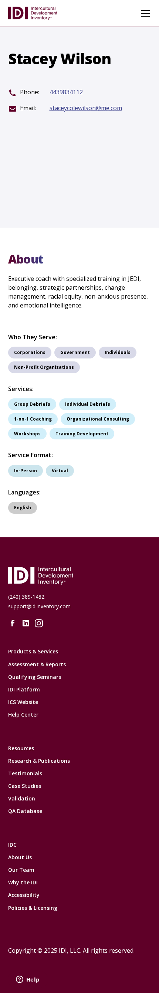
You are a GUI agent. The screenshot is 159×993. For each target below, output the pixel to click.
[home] (37, 13)
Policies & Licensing (32, 907)
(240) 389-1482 (26, 596)
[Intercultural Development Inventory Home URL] (79, 576)
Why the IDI (23, 882)
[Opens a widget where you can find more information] (27, 980)
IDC (12, 844)
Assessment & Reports (37, 664)
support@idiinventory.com (39, 606)
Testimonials (25, 773)
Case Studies (24, 785)
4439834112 (66, 92)
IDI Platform (24, 689)
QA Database (25, 811)
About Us (20, 857)
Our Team (21, 869)
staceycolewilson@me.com (86, 108)
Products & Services (33, 651)
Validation (21, 798)
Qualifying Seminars (34, 676)
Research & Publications (39, 760)
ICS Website (23, 701)
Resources (21, 748)
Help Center (23, 714)
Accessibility (24, 894)
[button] (143, 13)
